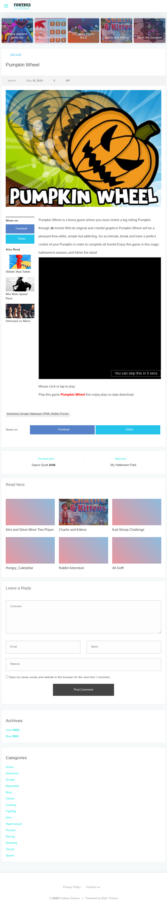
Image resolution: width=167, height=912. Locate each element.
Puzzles (11, 830)
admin (12, 80)
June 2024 (12, 730)
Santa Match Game (50, 38)
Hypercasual (14, 824)
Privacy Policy (72, 887)
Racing (10, 836)
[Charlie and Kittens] (116, 30)
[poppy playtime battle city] (17, 30)
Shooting (11, 843)
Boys (9, 792)
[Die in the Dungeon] (149, 30)
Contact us (93, 887)
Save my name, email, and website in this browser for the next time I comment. (59, 677)
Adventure (12, 773)
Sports (10, 855)
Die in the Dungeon (149, 38)
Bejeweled (12, 786)
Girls (9, 817)
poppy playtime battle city (17, 36)
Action (10, 767)
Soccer (10, 849)
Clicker (10, 798)
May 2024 (12, 736)
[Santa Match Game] (50, 30)
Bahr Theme (110, 898)
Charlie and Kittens (116, 38)
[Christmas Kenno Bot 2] (83, 30)
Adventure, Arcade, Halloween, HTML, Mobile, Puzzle (37, 414)
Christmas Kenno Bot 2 (83, 36)
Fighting (11, 811)
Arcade (16, 55)
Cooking (11, 805)
